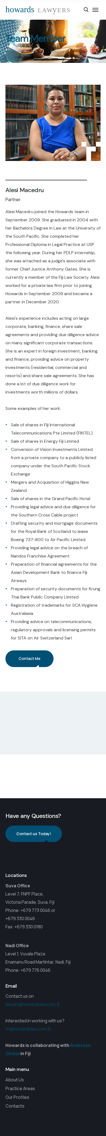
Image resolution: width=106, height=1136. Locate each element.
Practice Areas (20, 1088)
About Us (14, 1080)
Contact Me (29, 658)
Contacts (14, 1106)
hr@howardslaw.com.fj (28, 1029)
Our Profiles (17, 1097)
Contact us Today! (33, 833)
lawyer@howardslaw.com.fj (32, 1005)
